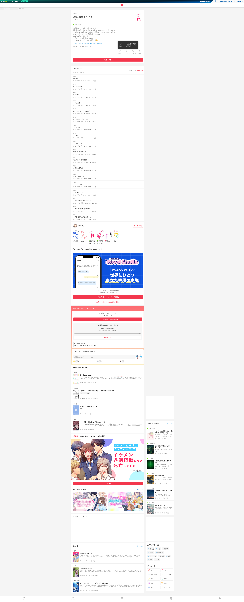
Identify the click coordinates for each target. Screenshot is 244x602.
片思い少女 (93, 43)
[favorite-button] (120, 51)
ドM (168, 556)
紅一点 (151, 549)
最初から (131, 70)
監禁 (157, 560)
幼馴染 (99, 43)
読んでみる (108, 483)
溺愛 (150, 560)
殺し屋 (161, 556)
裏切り (165, 549)
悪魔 (75, 43)
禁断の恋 (80, 43)
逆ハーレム (152, 556)
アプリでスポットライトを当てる (108, 319)
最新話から (140, 70)
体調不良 (159, 552)
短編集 (151, 552)
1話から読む (107, 60)
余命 (158, 549)
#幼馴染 (75, 436)
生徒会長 (86, 43)
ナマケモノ (76, 19)
